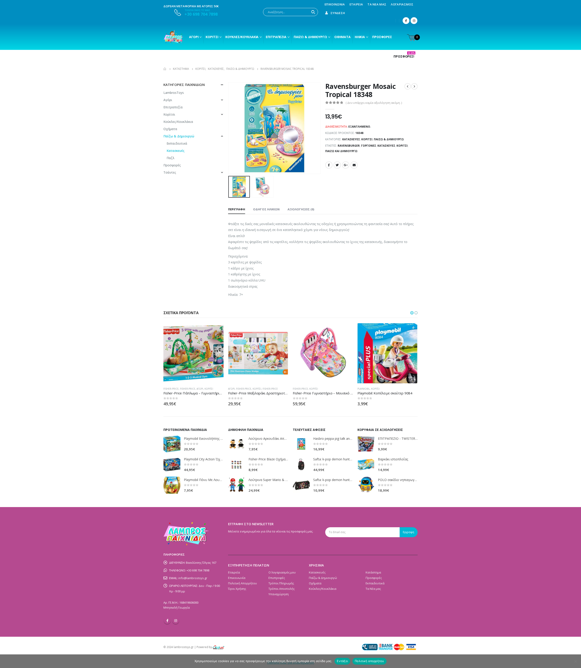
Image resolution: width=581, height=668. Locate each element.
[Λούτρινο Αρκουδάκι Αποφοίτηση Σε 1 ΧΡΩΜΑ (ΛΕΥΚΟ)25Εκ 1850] (236, 443)
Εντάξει (342, 661)
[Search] (313, 12)
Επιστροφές (276, 578)
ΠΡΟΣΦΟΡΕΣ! (404, 56)
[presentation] (229, 128)
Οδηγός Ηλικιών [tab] (266, 209)
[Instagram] (414, 20)
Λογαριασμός (402, 4)
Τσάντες (169, 172)
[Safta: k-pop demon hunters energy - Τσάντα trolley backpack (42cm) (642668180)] (301, 464)
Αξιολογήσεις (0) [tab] (301, 209)
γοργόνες (368, 146)
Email (354, 165)
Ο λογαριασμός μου (282, 572)
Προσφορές (382, 37)
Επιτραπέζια (276, 37)
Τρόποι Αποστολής (281, 589)
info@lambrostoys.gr (192, 578)
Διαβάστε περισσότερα (216, 331)
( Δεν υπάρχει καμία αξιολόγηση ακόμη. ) (374, 103)
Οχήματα (342, 37)
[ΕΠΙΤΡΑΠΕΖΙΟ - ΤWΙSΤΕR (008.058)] (365, 443)
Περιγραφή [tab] (236, 209)
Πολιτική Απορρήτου (242, 583)
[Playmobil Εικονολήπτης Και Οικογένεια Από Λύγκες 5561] (171, 443)
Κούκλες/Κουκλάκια (241, 37)
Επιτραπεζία (173, 107)
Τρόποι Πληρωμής (281, 583)
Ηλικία (360, 37)
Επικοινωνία (335, 4)
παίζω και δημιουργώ (341, 151)
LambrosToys (173, 92)
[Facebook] (406, 20)
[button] (412, 313)
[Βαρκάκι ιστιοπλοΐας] (365, 464)
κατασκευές (386, 146)
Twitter (337, 165)
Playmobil (363, 388)
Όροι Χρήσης (237, 589)
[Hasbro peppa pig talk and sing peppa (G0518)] (301, 443)
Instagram (175, 620)
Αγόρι (193, 37)
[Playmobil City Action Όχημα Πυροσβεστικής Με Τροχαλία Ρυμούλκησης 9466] (171, 464)
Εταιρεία (356, 4)
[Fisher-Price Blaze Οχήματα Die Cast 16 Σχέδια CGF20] (236, 464)
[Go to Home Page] (165, 69)
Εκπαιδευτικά (177, 143)
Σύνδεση (337, 13)
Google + (345, 165)
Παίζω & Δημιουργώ (310, 37)
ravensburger (349, 146)
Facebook (328, 165)
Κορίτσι (212, 37)
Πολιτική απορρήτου (369, 661)
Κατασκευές (351, 139)
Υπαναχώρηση (278, 594)
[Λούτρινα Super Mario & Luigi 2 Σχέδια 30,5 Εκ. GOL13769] (236, 485)
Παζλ (170, 158)
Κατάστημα (373, 572)
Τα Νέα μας (376, 4)
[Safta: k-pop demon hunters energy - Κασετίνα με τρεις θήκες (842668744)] (301, 485)
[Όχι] (575, 661)
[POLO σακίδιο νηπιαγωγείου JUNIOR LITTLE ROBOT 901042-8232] (365, 485)
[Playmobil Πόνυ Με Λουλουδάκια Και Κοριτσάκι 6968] (171, 485)
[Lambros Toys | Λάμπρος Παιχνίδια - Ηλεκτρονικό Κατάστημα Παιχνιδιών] (173, 37)
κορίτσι (402, 146)
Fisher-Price (171, 388)
